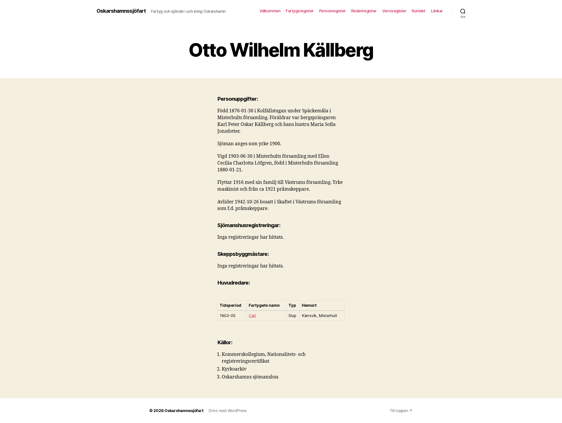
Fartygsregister (300, 11)
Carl (252, 315)
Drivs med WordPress (228, 410)
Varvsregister (394, 11)
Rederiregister (364, 11)
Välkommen (270, 11)
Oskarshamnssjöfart (121, 11)
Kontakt (418, 11)
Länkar (437, 11)
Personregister (332, 11)
